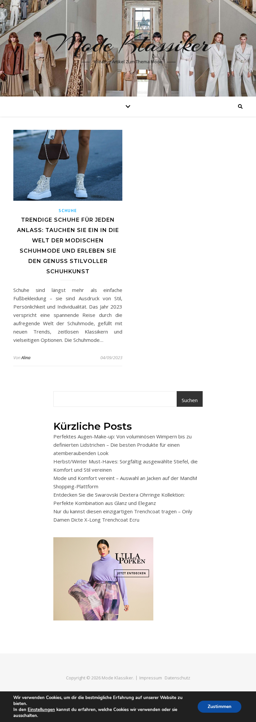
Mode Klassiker (128, 44)
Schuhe (68, 210)
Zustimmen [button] (219, 706)
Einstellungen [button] (41, 710)
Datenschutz (177, 678)
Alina (25, 358)
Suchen (190, 400)
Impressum (150, 678)
